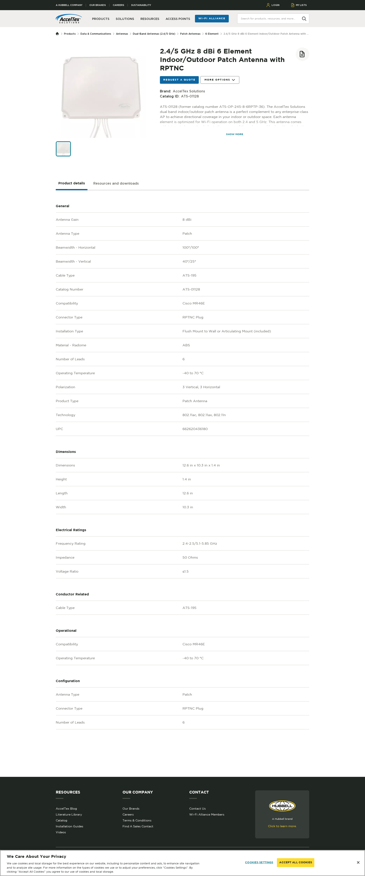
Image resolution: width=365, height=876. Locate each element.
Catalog (61, 820)
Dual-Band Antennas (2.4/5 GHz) (154, 33)
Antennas (122, 33)
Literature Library (69, 814)
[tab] (71, 183)
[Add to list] (302, 54)
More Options (217, 80)
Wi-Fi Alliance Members (206, 814)
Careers (118, 5)
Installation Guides (69, 826)
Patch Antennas (190, 33)
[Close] (358, 862)
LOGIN (275, 5)
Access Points (178, 19)
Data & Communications (95, 33)
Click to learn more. (282, 826)
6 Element (212, 33)
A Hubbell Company (69, 5)
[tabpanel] (182, 483)
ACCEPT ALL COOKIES (295, 862)
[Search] (304, 18)
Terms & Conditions (137, 820)
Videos (61, 832)
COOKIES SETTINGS (259, 862)
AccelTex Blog (66, 808)
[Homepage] (58, 34)
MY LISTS (301, 5)
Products (70, 33)
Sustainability (141, 5)
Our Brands (97, 5)
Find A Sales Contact (138, 826)
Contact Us (197, 808)
